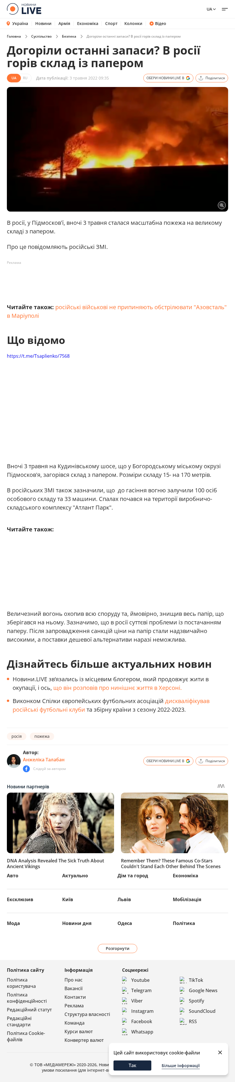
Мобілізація (187, 899)
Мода (13, 923)
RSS (193, 1021)
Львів (124, 899)
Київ (67, 899)
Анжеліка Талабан (43, 759)
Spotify (196, 1001)
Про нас (73, 980)
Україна (20, 23)
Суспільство (41, 36)
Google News (203, 990)
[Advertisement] (111, 280)
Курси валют (78, 1031)
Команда (74, 1023)
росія (16, 736)
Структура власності (87, 1014)
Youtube (140, 980)
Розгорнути (118, 948)
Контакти (75, 997)
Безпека (69, 36)
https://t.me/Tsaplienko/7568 (38, 356)
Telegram (141, 990)
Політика (184, 923)
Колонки (133, 23)
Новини (43, 23)
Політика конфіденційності (27, 998)
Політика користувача (21, 983)
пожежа (42, 736)
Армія (64, 23)
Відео (160, 23)
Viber (137, 1001)
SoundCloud (202, 1011)
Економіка (87, 23)
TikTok (196, 980)
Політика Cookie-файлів (26, 1036)
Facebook (141, 1021)
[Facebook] (26, 768)
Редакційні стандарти (19, 1021)
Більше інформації (181, 1065)
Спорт (111, 23)
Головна (14, 36)
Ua (209, 9)
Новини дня (76, 923)
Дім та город (132, 875)
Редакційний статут (29, 1009)
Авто (12, 875)
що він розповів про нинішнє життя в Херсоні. (117, 688)
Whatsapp (142, 1032)
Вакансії (73, 988)
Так (132, 1065)
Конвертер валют (84, 1040)
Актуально (75, 875)
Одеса (124, 923)
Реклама (74, 1005)
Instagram (142, 1011)
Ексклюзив (20, 899)
